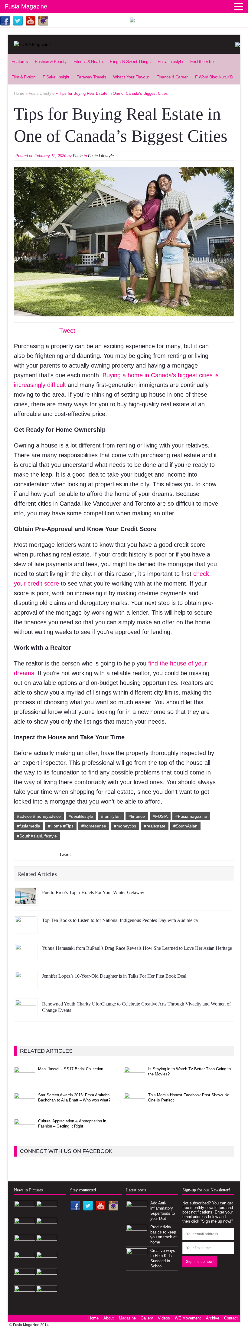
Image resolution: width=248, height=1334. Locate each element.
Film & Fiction (23, 76)
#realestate (154, 826)
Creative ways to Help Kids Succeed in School (162, 1258)
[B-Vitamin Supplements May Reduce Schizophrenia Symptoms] (46, 1264)
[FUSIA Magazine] (124, 44)
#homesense (93, 826)
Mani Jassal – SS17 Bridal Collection (70, 1069)
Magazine (127, 1318)
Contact (231, 1318)
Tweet (67, 330)
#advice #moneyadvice (39, 816)
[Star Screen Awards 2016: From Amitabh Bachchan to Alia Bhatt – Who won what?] (24, 1105)
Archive (212, 1318)
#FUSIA (160, 816)
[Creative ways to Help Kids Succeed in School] (136, 1261)
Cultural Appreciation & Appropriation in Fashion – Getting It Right (72, 1123)
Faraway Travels (91, 76)
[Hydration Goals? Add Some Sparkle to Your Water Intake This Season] (46, 1298)
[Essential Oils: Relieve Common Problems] (24, 1281)
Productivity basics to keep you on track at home (163, 1235)
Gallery (147, 1318)
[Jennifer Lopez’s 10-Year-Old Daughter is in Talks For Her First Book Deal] (25, 984)
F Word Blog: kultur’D (214, 76)
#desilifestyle (81, 816)
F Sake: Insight (56, 76)
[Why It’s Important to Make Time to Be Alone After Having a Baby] (24, 1298)
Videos (164, 1318)
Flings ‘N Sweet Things (130, 61)
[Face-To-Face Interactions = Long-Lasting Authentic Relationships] (24, 1264)
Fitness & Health (88, 61)
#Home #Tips (60, 826)
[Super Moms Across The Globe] (46, 1281)
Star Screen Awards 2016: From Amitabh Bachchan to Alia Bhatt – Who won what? (74, 1097)
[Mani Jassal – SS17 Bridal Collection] (24, 1079)
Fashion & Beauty (50, 61)
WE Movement (188, 1318)
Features (19, 61)
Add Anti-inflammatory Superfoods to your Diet (162, 1211)
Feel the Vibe (202, 61)
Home (93, 1318)
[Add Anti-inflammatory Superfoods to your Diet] (136, 1213)
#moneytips (125, 826)
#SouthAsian (185, 826)
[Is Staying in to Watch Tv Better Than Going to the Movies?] (134, 1079)
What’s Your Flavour (131, 76)
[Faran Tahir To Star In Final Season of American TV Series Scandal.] (24, 1247)
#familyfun (111, 816)
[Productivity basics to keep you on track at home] (136, 1237)
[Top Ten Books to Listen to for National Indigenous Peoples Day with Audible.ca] (25, 928)
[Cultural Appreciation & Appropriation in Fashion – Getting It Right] (24, 1131)
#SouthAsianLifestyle (37, 836)
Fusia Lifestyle (170, 61)
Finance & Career (172, 76)
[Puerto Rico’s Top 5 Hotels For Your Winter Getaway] (25, 900)
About (108, 1318)
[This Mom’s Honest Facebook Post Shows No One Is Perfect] (134, 1105)
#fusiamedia (28, 826)
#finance (137, 816)
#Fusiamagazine (191, 816)
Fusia (78, 156)
